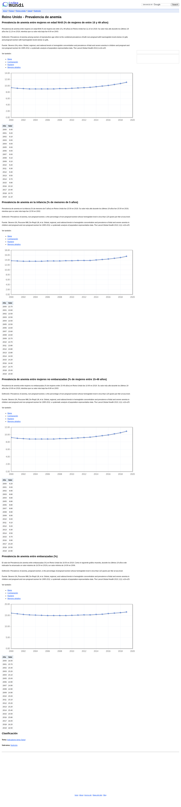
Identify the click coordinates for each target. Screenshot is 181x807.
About (81, 795)
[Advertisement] (158, 31)
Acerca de (87, 795)
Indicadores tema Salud (16, 740)
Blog (104, 795)
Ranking (10, 65)
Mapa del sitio (97, 795)
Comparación (12, 62)
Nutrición (37, 11)
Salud (30, 11)
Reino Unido (21, 11)
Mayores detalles (14, 67)
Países (11, 11)
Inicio (5, 11)
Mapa (9, 59)
